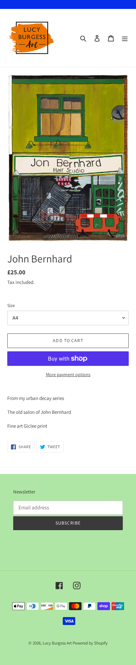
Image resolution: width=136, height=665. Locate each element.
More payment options (68, 374)
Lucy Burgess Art (57, 643)
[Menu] (125, 38)
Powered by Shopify (90, 643)
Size (11, 305)
